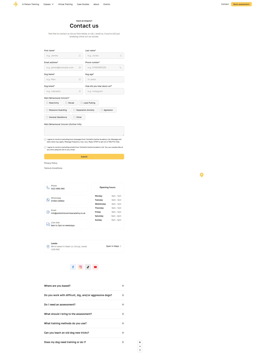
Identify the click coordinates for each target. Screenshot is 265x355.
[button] (48, 4)
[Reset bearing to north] (140, 350)
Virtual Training (65, 4)
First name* (49, 50)
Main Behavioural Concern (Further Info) (62, 124)
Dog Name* (49, 74)
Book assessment (241, 4)
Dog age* (89, 74)
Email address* (51, 62)
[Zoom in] (140, 342)
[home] (16, 4)
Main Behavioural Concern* (56, 98)
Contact (225, 4)
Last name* (90, 50)
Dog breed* (49, 86)
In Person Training (30, 4)
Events (107, 4)
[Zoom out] (140, 346)
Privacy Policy (50, 163)
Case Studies (83, 4)
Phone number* (92, 62)
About (96, 4)
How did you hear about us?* (98, 86)
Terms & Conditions (53, 168)
